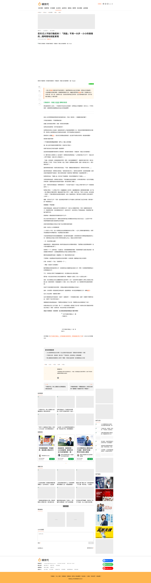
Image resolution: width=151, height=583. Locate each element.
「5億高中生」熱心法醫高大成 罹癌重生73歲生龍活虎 (46, 410)
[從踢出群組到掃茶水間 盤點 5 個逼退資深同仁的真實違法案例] (98, 433)
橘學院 (74, 8)
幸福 (63, 364)
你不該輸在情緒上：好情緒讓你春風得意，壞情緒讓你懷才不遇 (66, 336)
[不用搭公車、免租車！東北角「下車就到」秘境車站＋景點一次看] (98, 429)
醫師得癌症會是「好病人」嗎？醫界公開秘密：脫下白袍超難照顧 (65, 501)
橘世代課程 (46, 567)
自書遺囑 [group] (50, 12)
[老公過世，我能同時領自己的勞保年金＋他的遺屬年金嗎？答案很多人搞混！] (98, 442)
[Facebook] (58, 378)
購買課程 (99, 3)
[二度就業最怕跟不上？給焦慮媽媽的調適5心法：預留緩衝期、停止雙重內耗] (66, 475)
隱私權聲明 (78, 576)
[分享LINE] (39, 91)
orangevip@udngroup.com (50, 563)
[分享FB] (39, 86)
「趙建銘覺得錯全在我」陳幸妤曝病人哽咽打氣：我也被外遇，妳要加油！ (46, 501)
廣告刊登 (52, 565)
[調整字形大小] (39, 103)
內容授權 (58, 565)
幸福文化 (49, 39)
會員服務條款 (70, 569)
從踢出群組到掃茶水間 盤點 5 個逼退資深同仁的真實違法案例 (106, 433)
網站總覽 (98, 576)
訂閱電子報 (57, 569)
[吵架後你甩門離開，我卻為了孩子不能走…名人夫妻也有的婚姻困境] (85, 493)
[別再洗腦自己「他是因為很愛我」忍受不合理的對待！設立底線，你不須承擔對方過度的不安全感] (66, 402)
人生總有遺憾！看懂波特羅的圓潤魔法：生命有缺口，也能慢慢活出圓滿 (46, 483)
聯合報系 (83, 576)
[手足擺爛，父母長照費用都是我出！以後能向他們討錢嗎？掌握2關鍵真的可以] (98, 451)
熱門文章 (98, 420)
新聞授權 (64, 576)
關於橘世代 (46, 565)
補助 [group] (56, 12)
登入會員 (51, 569)
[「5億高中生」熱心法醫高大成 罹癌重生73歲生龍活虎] (46, 402)
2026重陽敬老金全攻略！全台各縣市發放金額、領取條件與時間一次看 (107, 424)
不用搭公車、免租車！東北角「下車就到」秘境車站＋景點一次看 (107, 429)
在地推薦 (52, 8)
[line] (106, 4)
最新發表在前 (90, 548)
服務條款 (69, 576)
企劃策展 (85, 8)
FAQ (57, 576)
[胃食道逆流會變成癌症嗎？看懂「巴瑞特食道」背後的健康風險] (98, 446)
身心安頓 (52, 30)
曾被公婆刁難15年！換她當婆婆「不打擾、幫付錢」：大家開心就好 (85, 483)
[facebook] (103, 4)
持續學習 (46, 8)
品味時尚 (64, 8)
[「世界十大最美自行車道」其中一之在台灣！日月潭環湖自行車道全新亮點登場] (46, 419)
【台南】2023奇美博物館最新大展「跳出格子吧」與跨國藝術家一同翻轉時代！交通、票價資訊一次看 (66, 428)
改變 (55, 364)
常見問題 (63, 569)
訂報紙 (88, 576)
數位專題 (79, 8)
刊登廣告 (52, 576)
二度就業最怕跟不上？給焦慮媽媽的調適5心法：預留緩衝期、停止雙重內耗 (65, 483)
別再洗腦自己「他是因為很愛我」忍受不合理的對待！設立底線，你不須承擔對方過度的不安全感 (65, 410)
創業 (59, 364)
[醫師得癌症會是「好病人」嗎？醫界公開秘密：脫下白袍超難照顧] (66, 493)
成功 (50, 364)
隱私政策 (76, 569)
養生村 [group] (40, 12)
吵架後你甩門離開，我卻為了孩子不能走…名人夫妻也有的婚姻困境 (84, 501)
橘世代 (39, 30)
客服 (59, 576)
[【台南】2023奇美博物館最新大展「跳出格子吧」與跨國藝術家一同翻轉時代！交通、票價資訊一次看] (66, 419)
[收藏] (39, 99)
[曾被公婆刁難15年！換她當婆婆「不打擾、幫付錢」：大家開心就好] (85, 475)
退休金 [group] (45, 12)
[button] (112, 4)
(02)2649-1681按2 (61, 563)
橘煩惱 (69, 8)
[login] (110, 4)
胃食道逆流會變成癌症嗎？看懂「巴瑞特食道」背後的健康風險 (107, 446)
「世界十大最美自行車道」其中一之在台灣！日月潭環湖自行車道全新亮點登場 (46, 428)
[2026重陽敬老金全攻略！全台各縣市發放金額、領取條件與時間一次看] (98, 425)
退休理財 (40, 8)
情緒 (46, 364)
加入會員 (46, 569)
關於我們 (93, 576)
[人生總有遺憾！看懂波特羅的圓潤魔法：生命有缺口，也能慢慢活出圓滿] (46, 475)
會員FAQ (52, 567)
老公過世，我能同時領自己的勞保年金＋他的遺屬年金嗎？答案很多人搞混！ (107, 442)
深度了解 (52, 459)
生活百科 (58, 8)
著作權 (73, 576)
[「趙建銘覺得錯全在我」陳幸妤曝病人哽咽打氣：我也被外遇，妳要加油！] (46, 493)
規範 (39, 543)
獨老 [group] (60, 12)
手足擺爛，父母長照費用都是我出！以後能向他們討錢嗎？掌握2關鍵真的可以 (107, 450)
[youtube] (108, 4)
